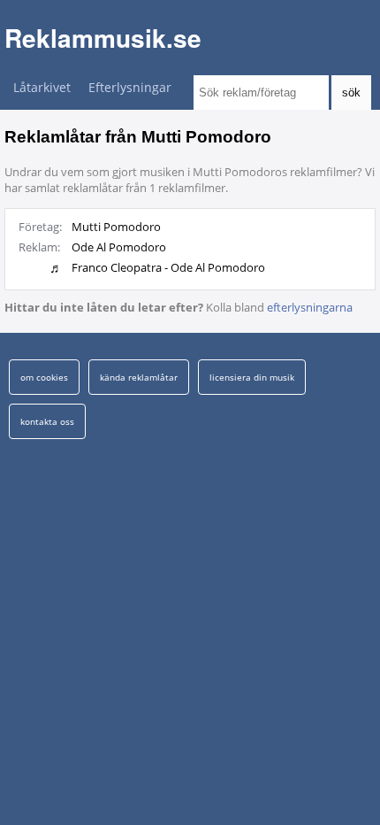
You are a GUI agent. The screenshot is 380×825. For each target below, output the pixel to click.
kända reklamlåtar (139, 377)
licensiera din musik (251, 377)
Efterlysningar (129, 87)
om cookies (44, 377)
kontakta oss (47, 421)
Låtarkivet (42, 87)
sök (351, 92)
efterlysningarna (310, 307)
